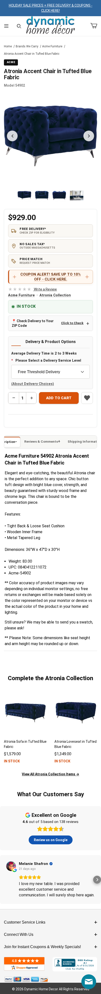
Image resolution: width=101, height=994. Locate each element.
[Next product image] (88, 136)
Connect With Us (18, 934)
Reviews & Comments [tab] (41, 441)
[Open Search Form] (19, 26)
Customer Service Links (24, 922)
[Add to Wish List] (87, 398)
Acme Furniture (52, 46)
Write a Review (32, 289)
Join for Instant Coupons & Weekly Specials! (42, 947)
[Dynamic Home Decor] (50, 25)
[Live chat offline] (88, 981)
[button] (24, 195)
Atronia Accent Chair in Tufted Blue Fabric (31, 53)
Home (8, 46)
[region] (50, 195)
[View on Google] (11, 866)
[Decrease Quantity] (13, 398)
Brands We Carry (27, 46)
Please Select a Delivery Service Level (48, 360)
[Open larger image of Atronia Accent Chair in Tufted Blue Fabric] (50, 136)
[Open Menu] (6, 26)
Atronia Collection (55, 295)
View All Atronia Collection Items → (50, 774)
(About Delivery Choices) (32, 384)
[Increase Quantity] (31, 398)
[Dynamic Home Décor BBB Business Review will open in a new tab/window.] (74, 964)
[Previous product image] (12, 136)
